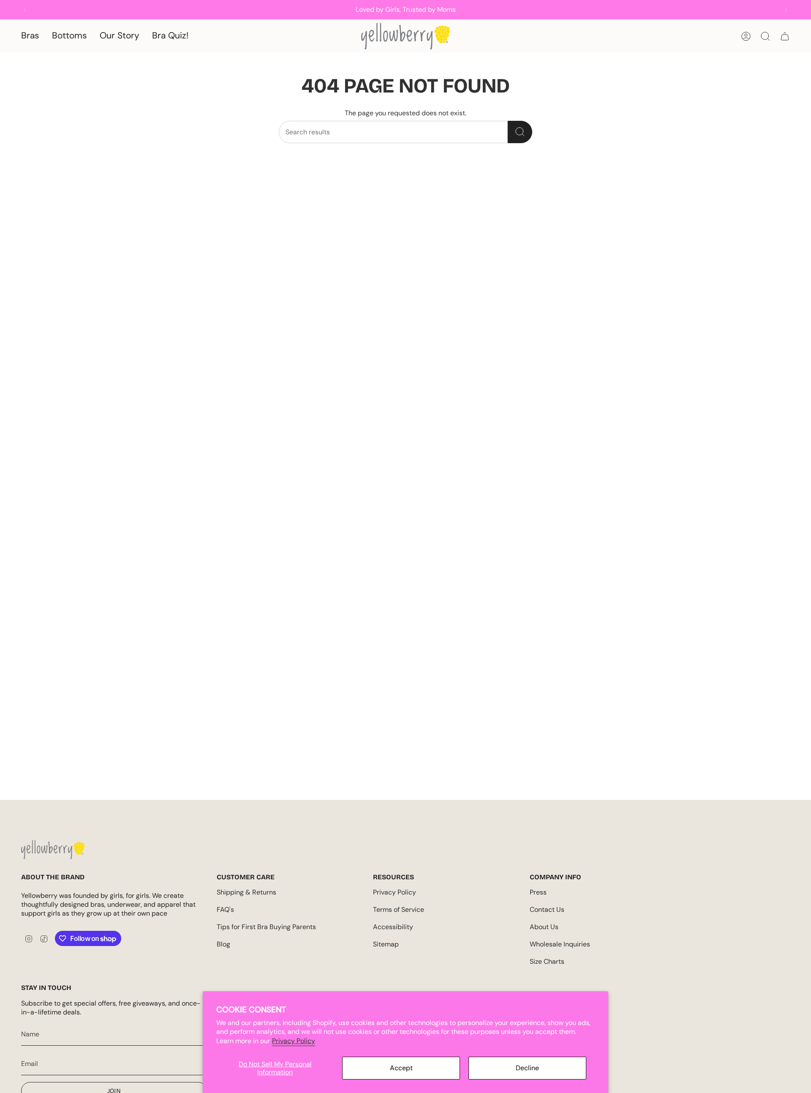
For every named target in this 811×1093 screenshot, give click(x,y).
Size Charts (547, 961)
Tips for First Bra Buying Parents (266, 926)
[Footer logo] (52, 849)
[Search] (520, 132)
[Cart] (785, 36)
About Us (544, 926)
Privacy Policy (293, 1040)
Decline (527, 1067)
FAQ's (225, 909)
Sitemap (386, 944)
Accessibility (393, 926)
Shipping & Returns (246, 892)
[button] (30, 36)
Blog (223, 944)
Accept (401, 1067)
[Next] (786, 10)
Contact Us (547, 909)
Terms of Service (398, 909)
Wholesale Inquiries (560, 944)
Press (538, 892)
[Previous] (25, 10)
